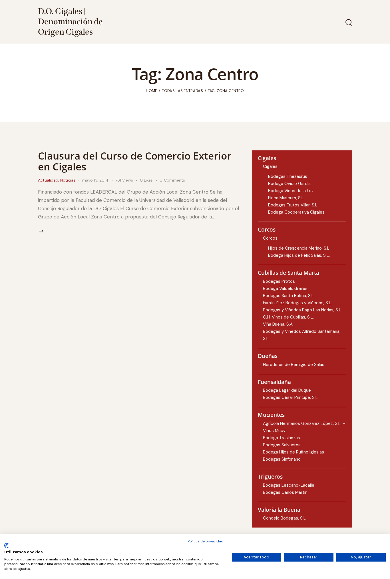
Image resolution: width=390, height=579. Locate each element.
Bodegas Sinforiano (282, 459)
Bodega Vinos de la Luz (291, 191)
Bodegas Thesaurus (287, 176)
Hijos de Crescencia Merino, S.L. (299, 248)
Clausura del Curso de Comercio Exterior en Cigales (134, 161)
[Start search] (348, 22)
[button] (150, 180)
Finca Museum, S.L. (286, 198)
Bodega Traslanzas (281, 438)
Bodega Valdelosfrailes (285, 288)
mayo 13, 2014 (95, 180)
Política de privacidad (205, 541)
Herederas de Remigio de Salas (293, 364)
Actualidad (48, 180)
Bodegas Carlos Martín (285, 492)
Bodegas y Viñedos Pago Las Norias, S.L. (302, 310)
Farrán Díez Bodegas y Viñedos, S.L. (297, 303)
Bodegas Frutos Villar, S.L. (293, 205)
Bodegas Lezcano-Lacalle (288, 485)
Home (151, 90)
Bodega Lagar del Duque (287, 390)
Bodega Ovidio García (289, 183)
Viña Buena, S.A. (278, 324)
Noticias (67, 180)
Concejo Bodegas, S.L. (285, 518)
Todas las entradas (182, 90)
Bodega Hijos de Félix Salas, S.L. (299, 255)
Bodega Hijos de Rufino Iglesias (293, 452)
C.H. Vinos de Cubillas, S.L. (288, 317)
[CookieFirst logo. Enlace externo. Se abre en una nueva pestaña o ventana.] (6, 545)
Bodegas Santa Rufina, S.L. (289, 296)
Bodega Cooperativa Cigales (296, 212)
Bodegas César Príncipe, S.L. (291, 397)
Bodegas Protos (279, 281)
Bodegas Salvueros (282, 445)
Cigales (270, 166)
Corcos (270, 238)
